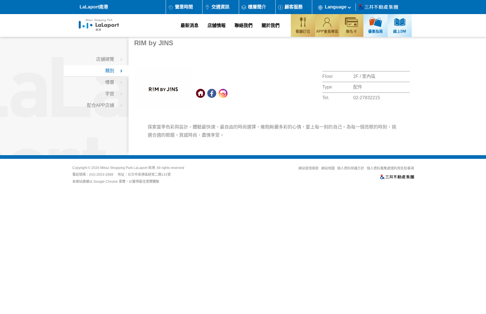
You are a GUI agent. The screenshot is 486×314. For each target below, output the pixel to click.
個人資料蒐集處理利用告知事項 (390, 168)
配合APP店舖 (100, 105)
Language (335, 6)
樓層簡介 (257, 6)
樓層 (109, 82)
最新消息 (190, 25)
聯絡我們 (244, 25)
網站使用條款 (308, 168)
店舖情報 (217, 25)
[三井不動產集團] (316, 177)
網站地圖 (328, 168)
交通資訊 (221, 6)
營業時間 (184, 6)
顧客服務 (294, 6)
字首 (109, 93)
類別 (109, 70)
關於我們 (271, 25)
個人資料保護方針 (350, 168)
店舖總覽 (105, 59)
